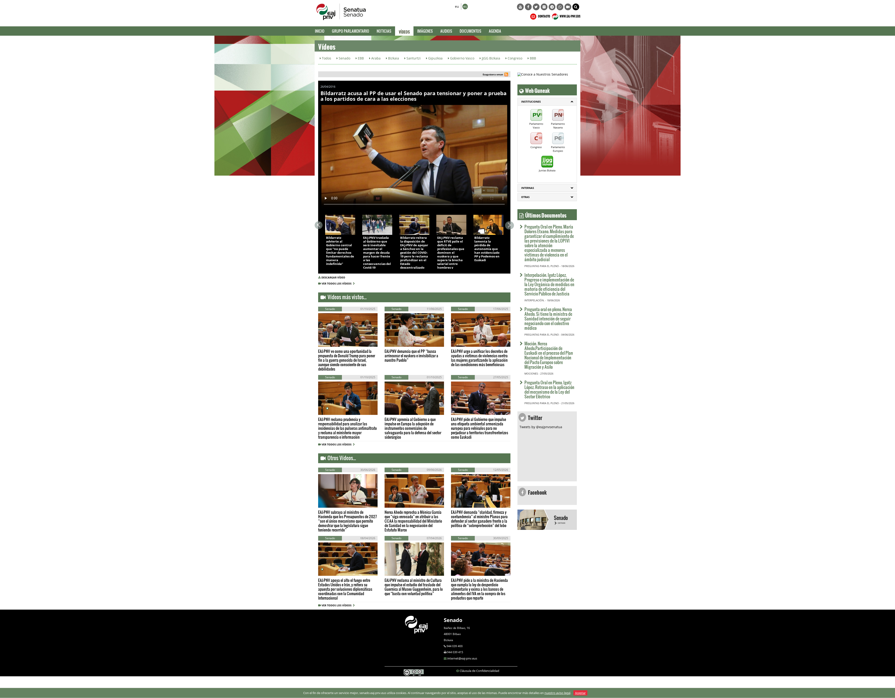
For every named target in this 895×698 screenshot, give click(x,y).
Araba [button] (375, 58)
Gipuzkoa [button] (435, 58)
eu (457, 6)
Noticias (384, 31)
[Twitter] (536, 6)
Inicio (319, 31)
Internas (527, 188)
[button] (575, 6)
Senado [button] (344, 58)
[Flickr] (544, 6)
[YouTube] (520, 6)
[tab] (547, 101)
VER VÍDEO (339, 230)
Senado (453, 619)
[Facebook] (528, 6)
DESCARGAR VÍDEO (333, 277)
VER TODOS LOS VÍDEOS (337, 283)
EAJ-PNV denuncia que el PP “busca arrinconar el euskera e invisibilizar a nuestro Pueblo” (411, 355)
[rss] (506, 75)
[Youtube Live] (568, 6)
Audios (446, 31)
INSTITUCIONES (531, 101)
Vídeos (404, 31)
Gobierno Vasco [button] (461, 58)
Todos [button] (326, 58)
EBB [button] (360, 58)
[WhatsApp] (560, 6)
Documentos (470, 31)
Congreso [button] (514, 58)
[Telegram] (552, 6)
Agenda (495, 31)
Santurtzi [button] (413, 58)
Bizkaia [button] (393, 58)
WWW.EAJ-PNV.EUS (569, 15)
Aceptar (580, 693)
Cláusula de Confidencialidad (479, 671)
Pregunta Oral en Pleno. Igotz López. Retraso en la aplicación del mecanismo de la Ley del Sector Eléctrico (549, 389)
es (465, 6)
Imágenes (425, 31)
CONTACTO (543, 15)
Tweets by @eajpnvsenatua (541, 427)
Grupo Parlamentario (350, 31)
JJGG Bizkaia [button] (490, 58)
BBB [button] (532, 58)
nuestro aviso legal (557, 693)
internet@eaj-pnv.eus (462, 658)
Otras (525, 197)
